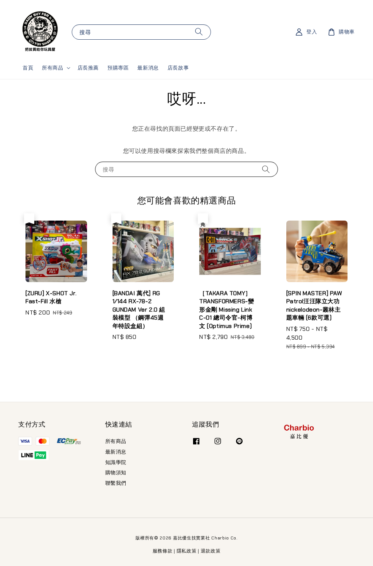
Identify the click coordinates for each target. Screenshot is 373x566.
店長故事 (178, 67)
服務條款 (163, 551)
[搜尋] (199, 32)
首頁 (28, 67)
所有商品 (52, 67)
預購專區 (118, 67)
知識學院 (115, 462)
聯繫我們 (115, 483)
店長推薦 (88, 67)
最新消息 (147, 67)
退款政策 (211, 551)
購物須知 (115, 472)
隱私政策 (187, 551)
